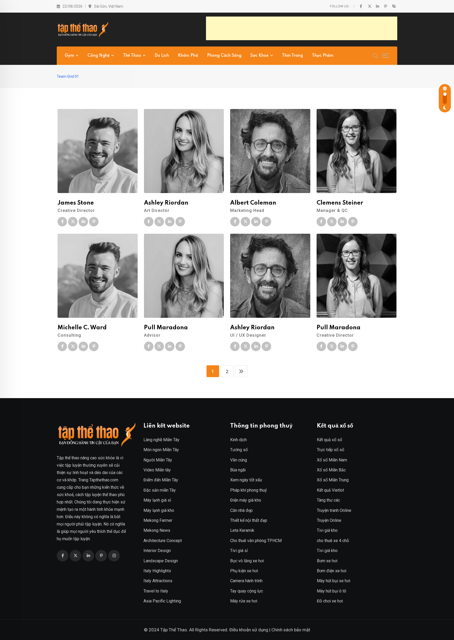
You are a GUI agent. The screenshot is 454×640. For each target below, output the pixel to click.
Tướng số (239, 449)
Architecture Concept (162, 540)
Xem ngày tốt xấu (246, 479)
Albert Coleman (253, 203)
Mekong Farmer (157, 520)
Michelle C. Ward (82, 328)
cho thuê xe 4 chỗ (333, 540)
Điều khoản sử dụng (248, 629)
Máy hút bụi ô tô (331, 591)
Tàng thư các (328, 500)
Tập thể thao (68, 457)
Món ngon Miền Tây (161, 449)
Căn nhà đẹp (241, 510)
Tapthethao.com (103, 479)
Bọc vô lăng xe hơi (247, 560)
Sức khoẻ (259, 56)
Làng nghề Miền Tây (161, 439)
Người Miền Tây (157, 459)
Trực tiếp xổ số (330, 449)
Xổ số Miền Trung (333, 479)
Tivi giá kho (327, 530)
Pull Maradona (166, 328)
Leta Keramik (242, 530)
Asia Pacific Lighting (162, 601)
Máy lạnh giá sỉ (157, 500)
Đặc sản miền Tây (159, 490)
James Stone (76, 203)
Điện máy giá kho (245, 500)
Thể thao (132, 56)
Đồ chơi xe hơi (330, 601)
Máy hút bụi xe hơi (333, 580)
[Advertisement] (301, 28)
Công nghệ (98, 56)
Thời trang (292, 56)
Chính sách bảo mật (290, 629)
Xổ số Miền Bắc (331, 469)
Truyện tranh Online (334, 510)
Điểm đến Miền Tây (160, 479)
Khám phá (188, 56)
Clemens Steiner (340, 203)
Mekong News (156, 530)
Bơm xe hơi (327, 560)
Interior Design (157, 550)
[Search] (375, 55)
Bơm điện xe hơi (331, 570)
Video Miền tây (157, 469)
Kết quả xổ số (329, 439)
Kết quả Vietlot (330, 490)
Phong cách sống (224, 56)
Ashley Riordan (166, 203)
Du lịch (161, 56)
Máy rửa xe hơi (243, 601)
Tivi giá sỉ (239, 550)
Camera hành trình (246, 580)
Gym (69, 56)
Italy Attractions (157, 580)
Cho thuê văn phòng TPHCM (256, 540)
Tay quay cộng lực (246, 591)
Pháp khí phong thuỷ (248, 490)
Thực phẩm (322, 56)
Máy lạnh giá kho (158, 510)
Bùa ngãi (238, 469)
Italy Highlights (157, 570)
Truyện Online (329, 520)
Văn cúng (238, 459)
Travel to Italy (155, 591)
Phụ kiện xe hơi (244, 570)
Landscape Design (160, 560)
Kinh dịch (238, 439)
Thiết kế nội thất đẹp (248, 520)
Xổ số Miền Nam (332, 459)
